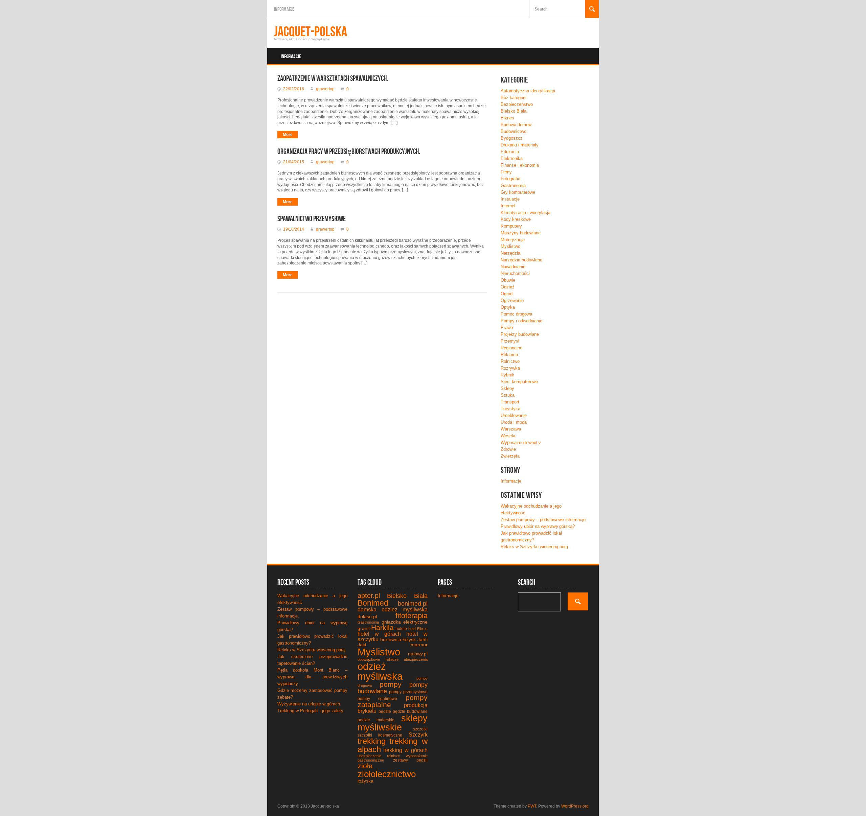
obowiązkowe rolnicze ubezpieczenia (393, 659)
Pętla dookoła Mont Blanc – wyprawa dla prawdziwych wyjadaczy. (312, 677)
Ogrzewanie (512, 300)
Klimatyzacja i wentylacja (525, 212)
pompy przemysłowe (408, 692)
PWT (532, 806)
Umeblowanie (514, 415)
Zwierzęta (510, 456)
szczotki (420, 729)
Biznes (507, 117)
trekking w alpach (393, 745)
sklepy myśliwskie (393, 722)
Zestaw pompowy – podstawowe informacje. (544, 519)
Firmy (506, 171)
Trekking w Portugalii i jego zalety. (310, 710)
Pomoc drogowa (516, 314)
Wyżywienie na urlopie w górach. (309, 703)
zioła (365, 766)
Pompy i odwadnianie (521, 320)
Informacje (284, 9)
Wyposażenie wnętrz (521, 442)
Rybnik (507, 374)
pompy (391, 684)
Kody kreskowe (516, 219)
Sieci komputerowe (519, 381)
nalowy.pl (418, 653)
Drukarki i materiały (520, 144)
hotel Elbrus (418, 629)
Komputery (511, 226)
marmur (419, 644)
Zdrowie (508, 449)
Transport (510, 401)
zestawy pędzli (410, 760)
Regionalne (511, 347)
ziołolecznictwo (387, 774)
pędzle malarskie (376, 720)
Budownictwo (513, 131)
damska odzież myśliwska (393, 609)
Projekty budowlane (520, 334)
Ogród (506, 293)
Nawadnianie (513, 266)
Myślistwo (510, 246)
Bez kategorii (513, 97)
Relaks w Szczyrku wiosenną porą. (535, 546)
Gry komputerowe (518, 192)
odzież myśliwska (380, 671)
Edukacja (510, 151)
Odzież (508, 286)
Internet (508, 205)
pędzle (385, 711)
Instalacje (510, 199)
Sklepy (507, 388)
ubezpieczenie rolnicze (379, 756)
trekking (372, 741)
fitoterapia (411, 615)
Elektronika (512, 158)
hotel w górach (379, 634)
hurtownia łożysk (398, 639)
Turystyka (510, 408)
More (288, 134)
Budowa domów (516, 124)
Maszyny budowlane (521, 232)
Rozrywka (510, 368)
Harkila (382, 627)
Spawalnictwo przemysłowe (311, 219)
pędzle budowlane (410, 711)
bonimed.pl (413, 603)
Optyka (508, 307)
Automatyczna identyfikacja (528, 90)
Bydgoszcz (512, 138)
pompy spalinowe (377, 698)
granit (364, 628)
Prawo (507, 327)
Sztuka (508, 395)
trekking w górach (405, 750)
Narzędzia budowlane (521, 259)
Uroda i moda (514, 422)
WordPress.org (575, 806)
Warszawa (511, 429)
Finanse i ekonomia (520, 165)
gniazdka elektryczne (405, 622)
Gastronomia (513, 185)
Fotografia (510, 178)
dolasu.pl (367, 616)
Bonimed (373, 603)
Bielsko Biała (513, 111)
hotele (401, 628)
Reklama (509, 354)
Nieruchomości (515, 273)
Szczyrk (418, 735)
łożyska (365, 781)
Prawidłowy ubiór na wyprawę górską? (538, 526)
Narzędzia (510, 253)
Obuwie (508, 280)
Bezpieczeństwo (517, 104)
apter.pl (369, 595)
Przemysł (510, 341)
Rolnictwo (510, 361)
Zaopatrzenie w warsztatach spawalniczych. (332, 78)
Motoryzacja (513, 239)
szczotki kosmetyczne (380, 735)
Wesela (508, 435)
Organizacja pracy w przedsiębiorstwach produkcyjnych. (348, 151)
